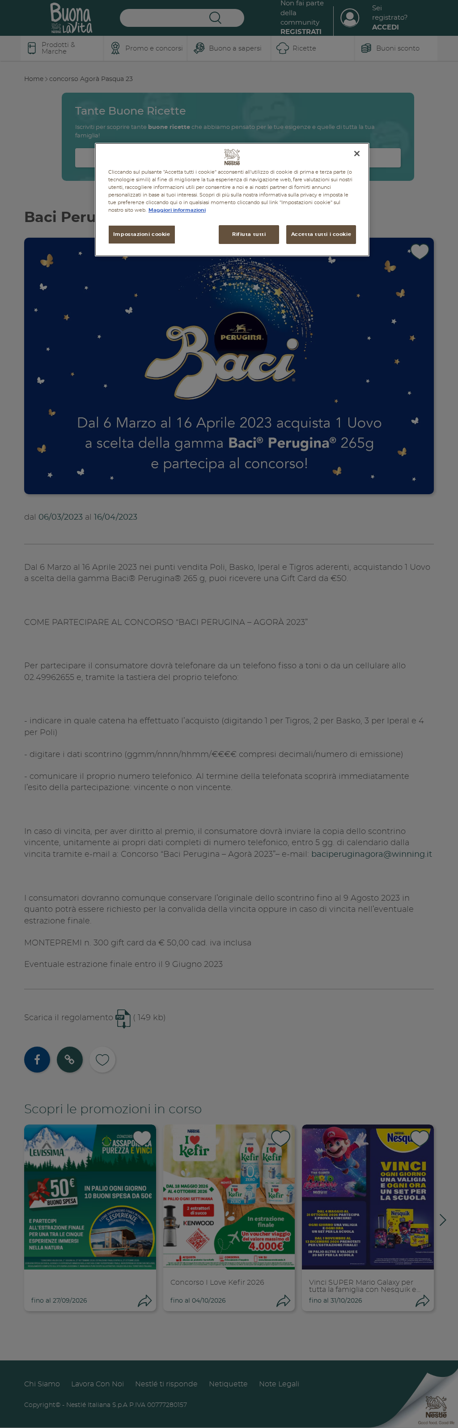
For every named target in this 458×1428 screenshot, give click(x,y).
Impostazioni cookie (141, 234)
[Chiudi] (357, 153)
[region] (232, 200)
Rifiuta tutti (249, 234)
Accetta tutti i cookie (321, 234)
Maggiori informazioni (177, 210)
